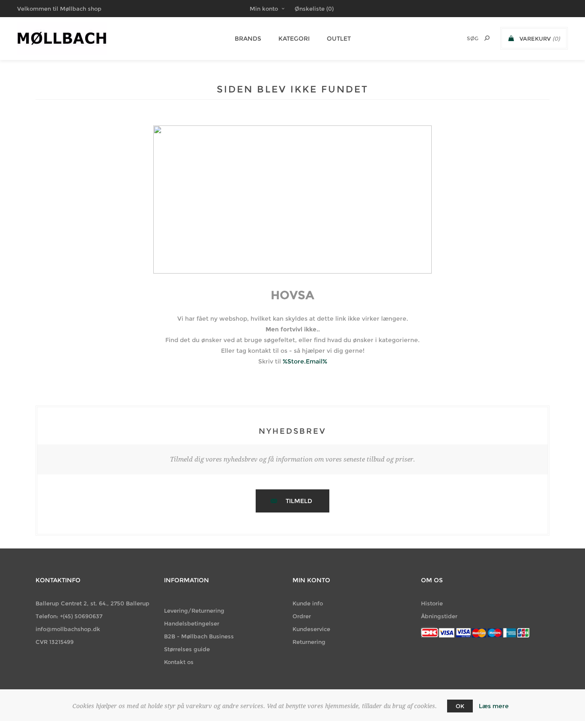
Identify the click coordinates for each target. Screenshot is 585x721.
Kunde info (307, 603)
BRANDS (248, 38)
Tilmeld (299, 501)
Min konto (264, 8)
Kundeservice (311, 629)
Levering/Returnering (194, 610)
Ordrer (301, 616)
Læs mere (494, 706)
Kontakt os (179, 661)
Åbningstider (439, 616)
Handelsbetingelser (191, 623)
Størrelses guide (187, 649)
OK (460, 706)
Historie (432, 603)
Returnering (308, 641)
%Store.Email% (305, 361)
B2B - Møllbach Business (199, 636)
